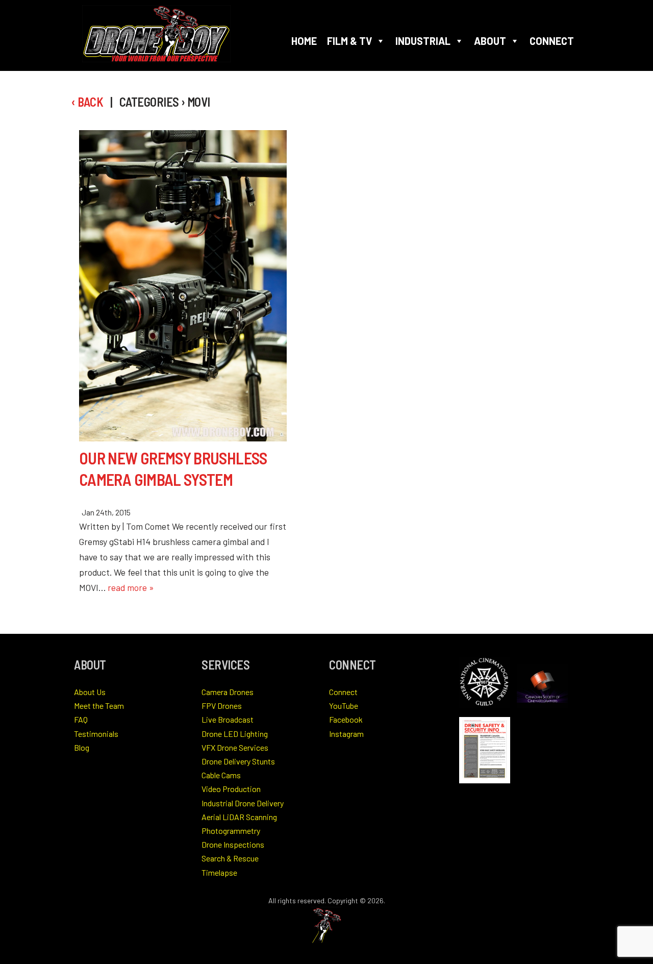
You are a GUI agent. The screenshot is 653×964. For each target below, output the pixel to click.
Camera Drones (228, 692)
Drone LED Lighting (235, 733)
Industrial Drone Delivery (243, 803)
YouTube (343, 705)
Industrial (422, 41)
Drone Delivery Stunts (238, 761)
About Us (90, 692)
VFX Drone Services (235, 747)
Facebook (346, 719)
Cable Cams (221, 775)
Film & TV (349, 41)
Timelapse (219, 872)
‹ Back (87, 101)
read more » (131, 587)
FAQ (81, 719)
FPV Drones (222, 705)
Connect (552, 41)
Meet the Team (99, 705)
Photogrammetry (231, 830)
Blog (81, 747)
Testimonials (96, 733)
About (490, 41)
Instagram (346, 733)
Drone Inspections (233, 844)
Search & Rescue (230, 858)
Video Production (231, 789)
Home (304, 41)
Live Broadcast (228, 719)
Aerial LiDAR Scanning (239, 817)
